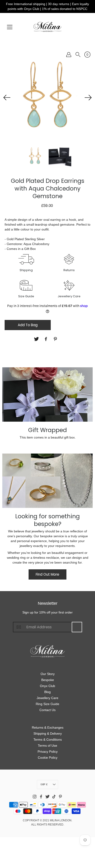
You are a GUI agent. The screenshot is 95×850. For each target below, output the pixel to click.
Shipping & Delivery (47, 733)
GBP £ (44, 784)
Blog (47, 692)
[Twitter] (37, 339)
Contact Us (47, 710)
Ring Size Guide (47, 704)
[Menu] (10, 27)
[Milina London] (47, 26)
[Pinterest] (55, 339)
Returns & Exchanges (47, 727)
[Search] (78, 54)
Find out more (47, 574)
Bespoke (47, 680)
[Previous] (7, 97)
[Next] (88, 97)
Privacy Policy (48, 751)
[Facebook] (46, 339)
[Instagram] (35, 796)
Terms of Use (47, 745)
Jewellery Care (47, 698)
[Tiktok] (54, 796)
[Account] (68, 54)
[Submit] (77, 627)
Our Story (48, 674)
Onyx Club (47, 686)
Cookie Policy (47, 757)
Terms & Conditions (47, 739)
